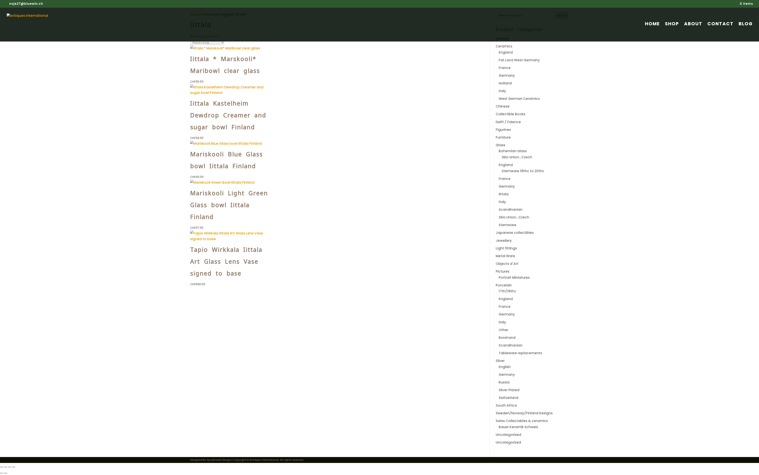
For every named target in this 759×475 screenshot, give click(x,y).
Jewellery (504, 240)
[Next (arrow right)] (5, 473)
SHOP (672, 24)
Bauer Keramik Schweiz (518, 427)
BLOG (746, 24)
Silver (500, 360)
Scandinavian (510, 209)
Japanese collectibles (515, 232)
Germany (507, 75)
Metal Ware (505, 256)
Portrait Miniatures (514, 277)
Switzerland (508, 397)
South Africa (506, 405)
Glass (500, 145)
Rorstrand (507, 337)
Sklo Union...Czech (517, 157)
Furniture (503, 137)
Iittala (504, 194)
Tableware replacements (520, 353)
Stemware (507, 225)
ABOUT (693, 24)
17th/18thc (507, 291)
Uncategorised (508, 434)
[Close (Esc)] (13, 467)
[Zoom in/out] (1, 467)
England (506, 52)
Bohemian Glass (513, 151)
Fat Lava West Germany (519, 60)
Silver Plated (509, 390)
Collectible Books (510, 114)
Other (503, 330)
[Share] (9, 467)
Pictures (502, 271)
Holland (505, 83)
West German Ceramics (519, 98)
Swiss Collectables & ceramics (522, 420)
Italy (502, 91)
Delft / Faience (508, 122)
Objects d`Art (507, 263)
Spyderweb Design (219, 460)
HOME (652, 24)
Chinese (503, 106)
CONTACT (720, 24)
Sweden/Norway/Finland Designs (524, 413)
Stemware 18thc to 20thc (523, 171)
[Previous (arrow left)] (1, 473)
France (505, 67)
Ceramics (504, 46)
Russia (504, 382)
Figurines (503, 129)
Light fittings (506, 248)
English (505, 367)
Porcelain (504, 285)
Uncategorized (508, 442)
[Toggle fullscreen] (5, 467)
